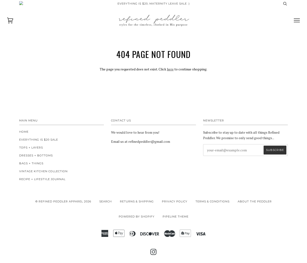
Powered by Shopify (136, 216)
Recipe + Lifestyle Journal (42, 179)
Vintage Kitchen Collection (43, 171)
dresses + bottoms (36, 155)
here (170, 69)
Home (24, 131)
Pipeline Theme (176, 216)
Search (105, 201)
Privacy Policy (174, 201)
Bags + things (31, 163)
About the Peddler (255, 201)
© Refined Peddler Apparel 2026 (63, 201)
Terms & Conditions (212, 201)
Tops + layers (31, 147)
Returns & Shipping (137, 201)
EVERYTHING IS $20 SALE (38, 139)
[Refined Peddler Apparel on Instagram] (153, 253)
